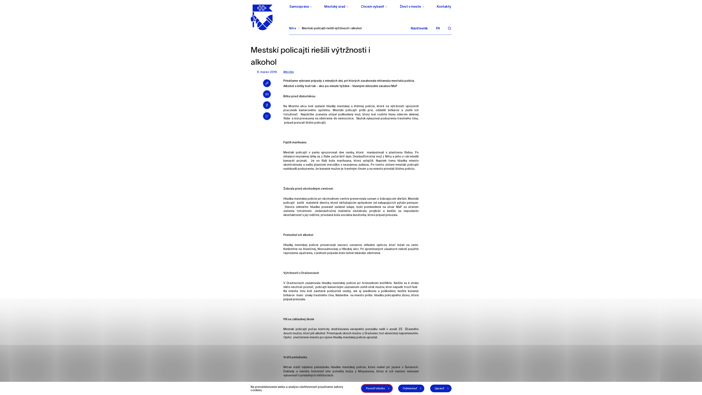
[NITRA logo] (267, 17)
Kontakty (444, 6)
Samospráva (299, 6)
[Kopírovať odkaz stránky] (267, 83)
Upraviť (439, 388)
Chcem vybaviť (372, 6)
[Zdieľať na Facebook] (267, 105)
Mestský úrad (334, 6)
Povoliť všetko (375, 388)
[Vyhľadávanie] (449, 28)
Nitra (292, 28)
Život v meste (410, 6)
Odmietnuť (410, 388)
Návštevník (419, 28)
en (438, 28)
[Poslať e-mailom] (267, 94)
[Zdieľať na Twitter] (267, 116)
